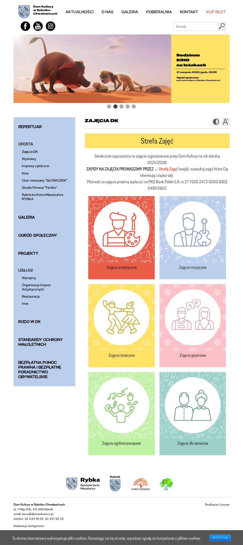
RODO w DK (29, 321)
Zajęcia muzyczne (192, 267)
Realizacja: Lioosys (217, 504)
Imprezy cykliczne (35, 166)
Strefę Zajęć (168, 168)
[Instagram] (50, 26)
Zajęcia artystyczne (122, 267)
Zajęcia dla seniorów (192, 443)
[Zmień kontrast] (216, 122)
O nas (107, 12)
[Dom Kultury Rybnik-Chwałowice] (37, 12)
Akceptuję (220, 538)
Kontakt (189, 12)
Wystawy (29, 159)
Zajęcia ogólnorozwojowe (121, 443)
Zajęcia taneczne (121, 355)
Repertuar (30, 126)
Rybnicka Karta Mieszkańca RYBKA (42, 197)
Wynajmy (29, 278)
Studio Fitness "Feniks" (39, 187)
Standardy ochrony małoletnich (40, 342)
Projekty (28, 253)
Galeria (130, 12)
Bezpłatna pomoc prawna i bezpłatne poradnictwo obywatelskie (39, 369)
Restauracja (31, 296)
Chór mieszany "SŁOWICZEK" (45, 180)
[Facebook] (25, 26)
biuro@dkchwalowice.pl (37, 514)
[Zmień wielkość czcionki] (225, 122)
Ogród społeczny (37, 235)
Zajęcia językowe (193, 355)
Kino (25, 173)
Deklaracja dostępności (29, 526)
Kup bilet (216, 12)
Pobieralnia (159, 12)
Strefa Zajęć (157, 140)
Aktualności (79, 12)
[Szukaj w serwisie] (222, 26)
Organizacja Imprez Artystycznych (36, 287)
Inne (25, 303)
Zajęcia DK (30, 152)
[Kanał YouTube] (38, 26)
